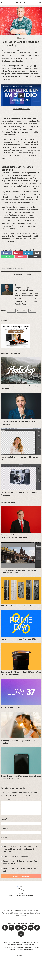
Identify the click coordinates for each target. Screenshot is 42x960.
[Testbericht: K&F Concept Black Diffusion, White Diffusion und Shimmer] (21, 656)
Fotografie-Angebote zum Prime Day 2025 (18, 639)
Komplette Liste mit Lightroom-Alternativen (21, 949)
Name (4, 819)
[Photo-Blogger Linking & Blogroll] (21, 890)
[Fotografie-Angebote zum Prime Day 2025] (21, 623)
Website (4, 837)
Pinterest (24, 930)
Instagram (11, 930)
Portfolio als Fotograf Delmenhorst (22, 942)
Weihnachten (21, 311)
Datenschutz (29, 947)
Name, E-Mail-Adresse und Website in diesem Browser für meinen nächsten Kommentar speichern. (21, 849)
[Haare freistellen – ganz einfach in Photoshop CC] (21, 441)
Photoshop (21, 38)
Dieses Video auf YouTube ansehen (21, 108)
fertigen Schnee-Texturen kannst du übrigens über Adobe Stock (20, 155)
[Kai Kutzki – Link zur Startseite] (21, 2)
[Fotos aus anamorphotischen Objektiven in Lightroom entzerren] (21, 555)
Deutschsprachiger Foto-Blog (14, 910)
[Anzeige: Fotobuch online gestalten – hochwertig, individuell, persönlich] (21, 336)
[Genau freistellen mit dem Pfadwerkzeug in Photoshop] (21, 477)
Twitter (37, 930)
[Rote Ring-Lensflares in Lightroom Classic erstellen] (21, 725)
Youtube (18, 930)
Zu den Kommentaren (21, 275)
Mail (31, 930)
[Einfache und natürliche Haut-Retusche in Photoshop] (21, 406)
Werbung (32, 311)
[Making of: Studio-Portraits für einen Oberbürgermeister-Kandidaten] (21, 519)
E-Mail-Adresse (7, 828)
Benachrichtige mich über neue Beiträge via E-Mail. (20, 869)
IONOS (30, 895)
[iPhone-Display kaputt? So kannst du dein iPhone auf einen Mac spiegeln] (21, 760)
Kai (16, 285)
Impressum (20, 947)
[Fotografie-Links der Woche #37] (21, 692)
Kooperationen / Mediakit (15, 944)
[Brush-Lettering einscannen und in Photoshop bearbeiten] (21, 370)
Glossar (36, 947)
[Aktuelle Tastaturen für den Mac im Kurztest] (21, 590)
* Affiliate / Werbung (9, 947)
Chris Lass (11, 311)
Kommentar (6, 799)
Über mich (7, 942)
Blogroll (36, 942)
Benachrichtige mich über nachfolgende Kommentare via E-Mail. (20, 862)
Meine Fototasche (29, 944)
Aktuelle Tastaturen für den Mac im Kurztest (19, 606)
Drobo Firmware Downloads (21, 952)
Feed (5, 930)
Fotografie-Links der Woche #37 (14, 707)
